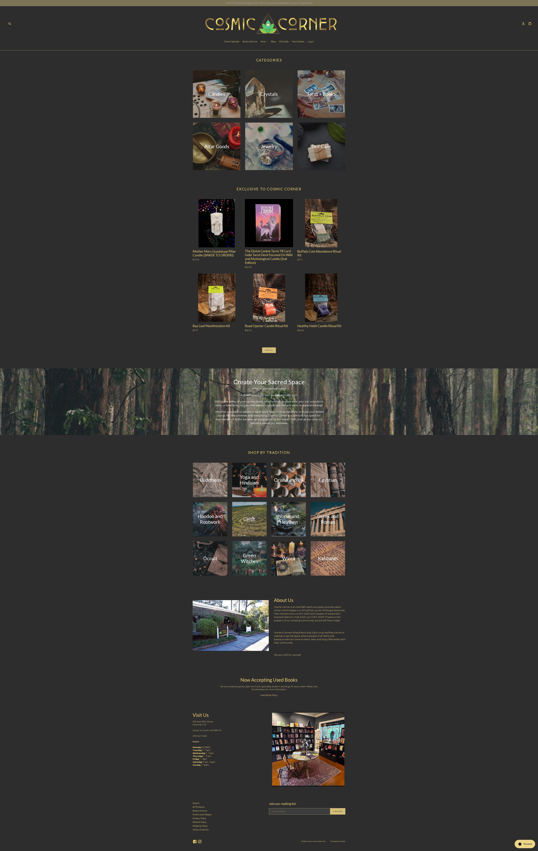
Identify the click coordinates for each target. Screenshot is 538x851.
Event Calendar (231, 41)
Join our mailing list (282, 804)
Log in (311, 41)
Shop (263, 41)
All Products (198, 807)
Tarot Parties (298, 41)
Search (196, 803)
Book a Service (250, 41)
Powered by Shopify (337, 841)
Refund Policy (199, 822)
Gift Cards (283, 41)
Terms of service (201, 829)
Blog (273, 41)
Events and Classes (202, 814)
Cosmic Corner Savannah (316, 841)
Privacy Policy (199, 818)
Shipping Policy (200, 826)
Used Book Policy (269, 695)
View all (269, 350)
